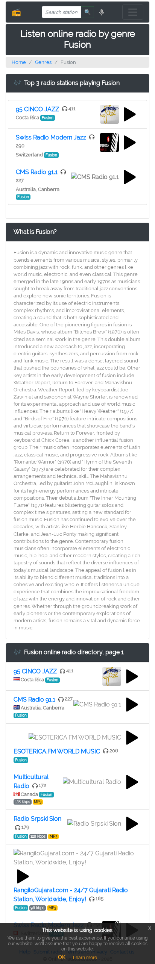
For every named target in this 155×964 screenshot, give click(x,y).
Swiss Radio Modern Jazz (51, 137)
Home (19, 62)
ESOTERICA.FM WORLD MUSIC (57, 751)
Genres (43, 62)
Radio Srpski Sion (37, 818)
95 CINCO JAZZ (37, 109)
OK (61, 957)
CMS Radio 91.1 (37, 172)
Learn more (85, 957)
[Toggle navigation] (132, 12)
